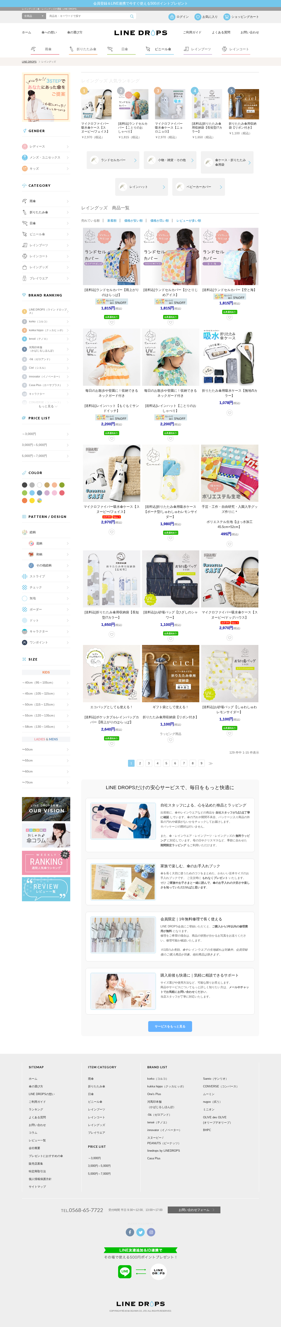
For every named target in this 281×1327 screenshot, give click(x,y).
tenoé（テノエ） (39, 338)
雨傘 (33, 201)
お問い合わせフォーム (194, 1210)
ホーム (26, 32)
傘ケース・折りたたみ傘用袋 (230, 162)
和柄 (39, 554)
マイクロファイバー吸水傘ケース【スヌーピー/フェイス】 (95, 127)
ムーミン (208, 1094)
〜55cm (27, 760)
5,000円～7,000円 (34, 456)
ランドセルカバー (113, 160)
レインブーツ (96, 1109)
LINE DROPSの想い (42, 1094)
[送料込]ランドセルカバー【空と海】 (229, 290)
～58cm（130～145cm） (39, 726)
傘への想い (49, 32)
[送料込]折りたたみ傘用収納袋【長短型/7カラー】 (207, 127)
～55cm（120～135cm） (39, 715)
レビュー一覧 (37, 1140)
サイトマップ (37, 1186)
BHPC (207, 1130)
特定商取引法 (37, 1171)
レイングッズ (39, 267)
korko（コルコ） (39, 321)
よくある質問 (221, 32)
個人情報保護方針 (40, 1179)
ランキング (36, 1109)
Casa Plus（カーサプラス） (45, 385)
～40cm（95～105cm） (38, 682)
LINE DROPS (29, 61)
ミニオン (208, 1109)
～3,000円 (29, 434)
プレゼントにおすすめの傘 (46, 1156)
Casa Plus (153, 1158)
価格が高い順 (159, 220)
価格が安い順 (133, 220)
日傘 (33, 223)
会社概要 (34, 1148)
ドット (34, 620)
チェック (36, 587)
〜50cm (27, 749)
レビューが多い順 (189, 220)
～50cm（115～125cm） (39, 704)
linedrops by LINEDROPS (163, 1150)
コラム (33, 1132)
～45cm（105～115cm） (39, 693)
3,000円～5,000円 (34, 445)
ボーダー (36, 609)
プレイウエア (39, 278)
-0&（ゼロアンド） (40, 359)
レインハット (139, 187)
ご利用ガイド (192, 32)
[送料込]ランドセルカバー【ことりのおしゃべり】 (133, 127)
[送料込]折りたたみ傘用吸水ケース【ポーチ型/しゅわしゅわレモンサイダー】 (170, 512)
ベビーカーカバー (199, 187)
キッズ (34, 168)
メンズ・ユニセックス (45, 157)
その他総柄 (44, 565)
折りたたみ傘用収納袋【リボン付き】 (171, 717)
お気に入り (210, 16)
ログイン (183, 16)
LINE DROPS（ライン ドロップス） (48, 311)
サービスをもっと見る (170, 1026)
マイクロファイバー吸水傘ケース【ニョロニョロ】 (169, 127)
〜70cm (27, 782)
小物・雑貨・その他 (172, 160)
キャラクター (39, 631)
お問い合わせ (250, 32)
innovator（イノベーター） (45, 376)
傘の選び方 (75, 32)
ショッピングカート (245, 16)
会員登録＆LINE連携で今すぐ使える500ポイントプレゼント (140, 3)
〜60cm (27, 771)
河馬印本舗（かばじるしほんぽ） (42, 349)
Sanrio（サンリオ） (215, 1078)
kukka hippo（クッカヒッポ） (47, 330)
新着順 (112, 220)
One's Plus (154, 1094)
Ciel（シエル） (38, 367)
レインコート (96, 1117)
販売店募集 (36, 1163)
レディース (37, 146)
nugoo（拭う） (212, 1101)
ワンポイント (39, 642)
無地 (33, 598)
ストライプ (37, 576)
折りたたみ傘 (39, 212)
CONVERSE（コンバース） (221, 1086)
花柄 (39, 543)
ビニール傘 (37, 234)
